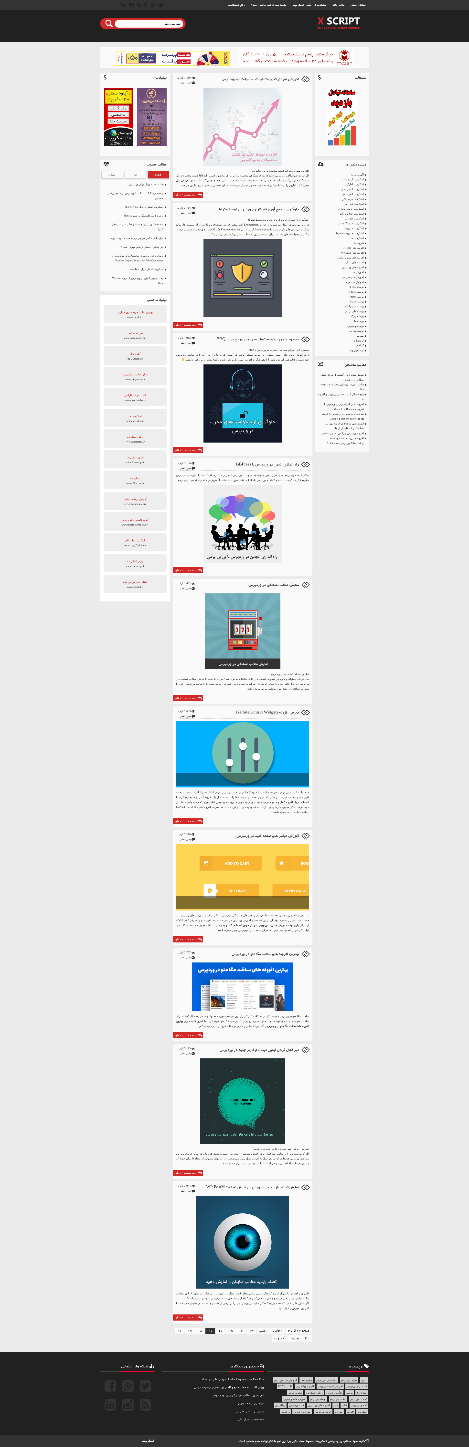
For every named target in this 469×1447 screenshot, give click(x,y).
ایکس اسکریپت (325, 1441)
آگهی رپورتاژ (357, 174)
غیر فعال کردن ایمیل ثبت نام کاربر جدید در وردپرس (259, 1050)
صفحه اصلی (358, 5)
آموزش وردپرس (302, 1411)
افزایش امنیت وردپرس (330, 1386)
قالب (344, 1405)
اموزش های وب (355, 281)
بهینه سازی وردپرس (326, 1379)
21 (307, 1338)
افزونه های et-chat (353, 247)
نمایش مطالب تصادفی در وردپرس (273, 585)
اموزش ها (358, 272)
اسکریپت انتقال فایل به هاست (146, 269)
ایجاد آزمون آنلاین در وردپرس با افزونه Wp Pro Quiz (137, 280)
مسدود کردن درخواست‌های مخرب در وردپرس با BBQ (257, 339)
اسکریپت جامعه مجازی (351, 208)
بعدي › (295, 1338)
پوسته (349, 1392)
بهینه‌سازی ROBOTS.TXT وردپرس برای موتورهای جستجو (135, 195)
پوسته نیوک (357, 316)
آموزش (339, 1411)
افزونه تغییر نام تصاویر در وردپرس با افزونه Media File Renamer (344, 406)
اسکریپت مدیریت (354, 228)
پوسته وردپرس (355, 325)
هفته (158, 175)
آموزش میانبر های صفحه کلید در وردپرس (267, 835)
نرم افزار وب (356, 350)
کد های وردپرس (358, 1398)
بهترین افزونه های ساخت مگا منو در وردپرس (265, 954)
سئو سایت (306, 1379)
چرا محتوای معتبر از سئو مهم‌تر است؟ (142, 246)
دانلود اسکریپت (314, 1392)
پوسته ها (359, 321)
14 (241, 1331)
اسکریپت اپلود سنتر (353, 179)
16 (220, 1331)
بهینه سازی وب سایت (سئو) (268, 5)
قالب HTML (285, 1386)
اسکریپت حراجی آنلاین (351, 213)
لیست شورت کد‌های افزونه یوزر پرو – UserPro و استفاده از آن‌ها (343, 426)
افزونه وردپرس (323, 1411)
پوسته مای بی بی (354, 311)
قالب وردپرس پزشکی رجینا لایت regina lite (342, 387)
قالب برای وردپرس (356, 1386)
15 (231, 1331)
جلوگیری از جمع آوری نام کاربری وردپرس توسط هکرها (259, 209)
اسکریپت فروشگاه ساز (351, 223)
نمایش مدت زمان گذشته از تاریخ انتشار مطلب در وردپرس (342, 377)
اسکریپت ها (357, 238)
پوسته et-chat (356, 286)
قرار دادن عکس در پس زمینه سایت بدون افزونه (136, 238)
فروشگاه (359, 340)
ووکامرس (280, 1405)
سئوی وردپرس (349, 1379)
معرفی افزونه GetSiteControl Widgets (267, 712)
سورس (360, 335)
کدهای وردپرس (359, 1405)
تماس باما (339, 5)
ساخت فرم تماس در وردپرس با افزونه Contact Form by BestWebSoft (343, 416)
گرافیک (360, 345)
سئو (335, 1405)
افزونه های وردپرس (353, 267)
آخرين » (279, 1338)
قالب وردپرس (296, 1405)
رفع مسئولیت (236, 5)
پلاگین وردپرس (334, 1392)
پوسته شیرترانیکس (353, 306)
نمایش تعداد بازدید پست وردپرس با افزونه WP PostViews (252, 1187)
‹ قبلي (263, 1331)
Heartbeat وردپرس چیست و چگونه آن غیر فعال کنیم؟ (137, 227)
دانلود (364, 1379)
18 (200, 1331)
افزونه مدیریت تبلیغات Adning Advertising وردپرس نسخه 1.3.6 (345, 440)
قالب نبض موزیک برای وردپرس (146, 184)
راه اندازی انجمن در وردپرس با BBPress (267, 464)
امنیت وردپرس (338, 1398)
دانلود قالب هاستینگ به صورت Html (143, 215)
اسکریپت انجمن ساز (352, 189)
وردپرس (222, 359)
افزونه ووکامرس (305, 1386)
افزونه (350, 1411)
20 (179, 1331)
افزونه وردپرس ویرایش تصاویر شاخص (342, 433)
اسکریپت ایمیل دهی (353, 194)
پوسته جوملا (357, 301)
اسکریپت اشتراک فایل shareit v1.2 (144, 206)
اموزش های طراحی (352, 277)
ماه (135, 175)
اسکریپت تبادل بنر (354, 203)
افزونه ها (359, 242)
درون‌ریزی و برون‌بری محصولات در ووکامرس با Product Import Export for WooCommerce (137, 258)
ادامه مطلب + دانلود (186, 194)
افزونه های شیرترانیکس (350, 257)
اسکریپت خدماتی (354, 218)
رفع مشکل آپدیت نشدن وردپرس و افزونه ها (341, 397)
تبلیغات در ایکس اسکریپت (309, 5)
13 (251, 1331)
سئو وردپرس (295, 1392)
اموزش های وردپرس (285, 1379)
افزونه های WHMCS (352, 252)
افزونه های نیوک (355, 262)
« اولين (277, 1331)
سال (112, 175)
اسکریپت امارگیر (354, 184)
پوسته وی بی (356, 330)
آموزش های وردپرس (294, 1398)
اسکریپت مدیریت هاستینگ (349, 233)
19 (190, 1331)
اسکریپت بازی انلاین (352, 198)
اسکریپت (362, 1411)
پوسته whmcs (356, 296)
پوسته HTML (356, 291)
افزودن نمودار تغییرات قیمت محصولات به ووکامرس (260, 79)
